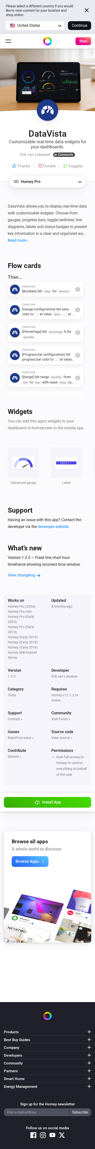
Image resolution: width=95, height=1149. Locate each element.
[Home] (47, 41)
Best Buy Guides (17, 1040)
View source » (61, 738)
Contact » (15, 719)
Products (11, 1032)
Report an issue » (21, 738)
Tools (12, 695)
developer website (53, 526)
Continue (79, 25)
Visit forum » (60, 719)
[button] (35, 25)
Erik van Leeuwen (64, 676)
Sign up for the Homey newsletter (47, 1104)
